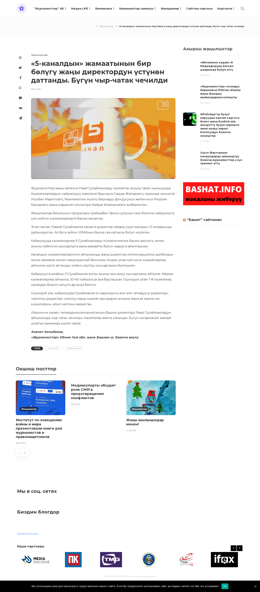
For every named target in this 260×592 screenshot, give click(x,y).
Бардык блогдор (27, 533)
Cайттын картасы (199, 8)
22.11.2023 (204, 169)
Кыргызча (224, 8)
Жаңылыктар (106, 26)
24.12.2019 (131, 430)
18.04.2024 (205, 102)
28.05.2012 (76, 404)
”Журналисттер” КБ (49, 8)
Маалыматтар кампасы (136, 8)
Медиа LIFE (79, 8)
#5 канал (53, 348)
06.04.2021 (36, 89)
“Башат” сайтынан (204, 220)
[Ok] (255, 586)
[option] (40, 413)
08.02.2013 (20, 443)
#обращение (74, 348)
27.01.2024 (205, 141)
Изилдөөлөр (170, 8)
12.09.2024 (205, 75)
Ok (225, 586)
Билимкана (103, 8)
